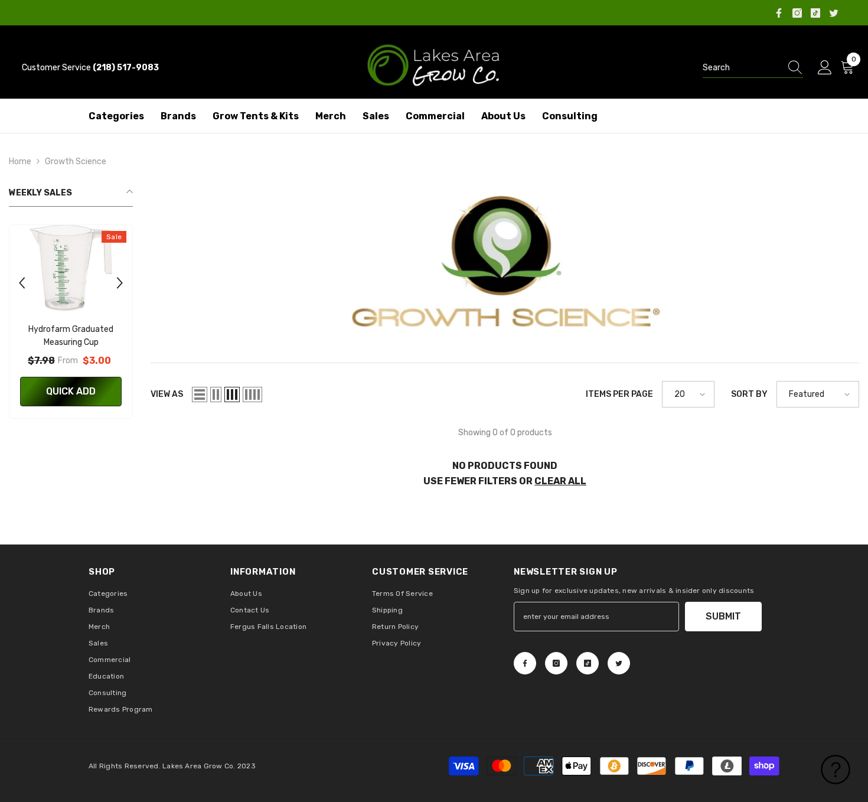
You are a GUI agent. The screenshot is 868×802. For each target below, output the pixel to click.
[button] (199, 394)
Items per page (619, 394)
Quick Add (71, 391)
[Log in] (825, 68)
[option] (71, 324)
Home (20, 162)
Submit (723, 616)
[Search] (753, 68)
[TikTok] (815, 13)
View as (167, 394)
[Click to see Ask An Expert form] (835, 769)
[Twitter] (833, 13)
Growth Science (75, 162)
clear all (560, 481)
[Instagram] (797, 13)
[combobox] (742, 67)
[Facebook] (779, 13)
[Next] (120, 283)
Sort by (749, 394)
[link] (505, 265)
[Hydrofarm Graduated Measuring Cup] (70, 268)
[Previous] (22, 283)
